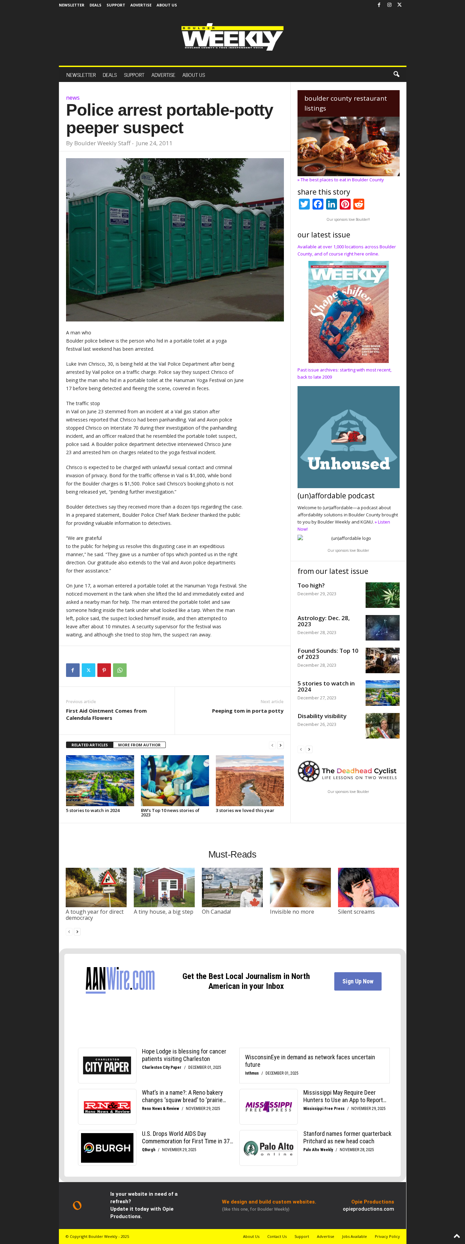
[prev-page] (272, 745)
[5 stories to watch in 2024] (100, 780)
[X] (400, 5)
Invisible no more (292, 911)
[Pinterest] (104, 670)
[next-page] (280, 745)
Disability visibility (322, 716)
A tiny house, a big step (163, 911)
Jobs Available (354, 1236)
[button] (396, 74)
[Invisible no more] (300, 887)
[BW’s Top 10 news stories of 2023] (175, 780)
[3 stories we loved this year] (250, 780)
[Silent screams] (368, 887)
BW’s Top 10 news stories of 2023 (170, 812)
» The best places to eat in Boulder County (341, 180)
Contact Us (277, 1236)
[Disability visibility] (383, 726)
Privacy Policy (387, 1236)
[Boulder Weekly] (232, 37)
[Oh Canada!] (232, 887)
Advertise (140, 4)
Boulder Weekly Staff (102, 143)
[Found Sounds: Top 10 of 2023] (383, 660)
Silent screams (356, 911)
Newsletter (71, 4)
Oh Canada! (216, 911)
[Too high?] (383, 595)
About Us (167, 4)
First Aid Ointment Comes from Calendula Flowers (106, 714)
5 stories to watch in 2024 (92, 810)
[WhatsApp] (120, 670)
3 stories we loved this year (245, 810)
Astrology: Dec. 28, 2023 (324, 621)
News (73, 97)
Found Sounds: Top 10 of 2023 (328, 654)
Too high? (311, 585)
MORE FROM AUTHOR (139, 744)
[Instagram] (389, 5)
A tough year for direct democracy (95, 915)
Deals (95, 4)
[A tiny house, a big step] (164, 887)
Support (116, 4)
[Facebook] (379, 5)
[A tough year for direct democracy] (96, 887)
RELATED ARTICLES (89, 744)
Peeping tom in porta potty (248, 710)
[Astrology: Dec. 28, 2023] (383, 628)
